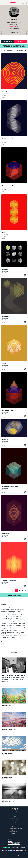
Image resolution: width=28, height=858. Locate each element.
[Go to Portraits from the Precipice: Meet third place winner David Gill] (14, 670)
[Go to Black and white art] (14, 793)
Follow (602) (15, 32)
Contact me (20, 41)
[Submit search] (5, 3)
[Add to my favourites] (25, 98)
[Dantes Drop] (14, 517)
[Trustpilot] (14, 847)
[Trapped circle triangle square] (14, 470)
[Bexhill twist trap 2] (14, 123)
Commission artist (7, 41)
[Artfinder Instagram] (15, 809)
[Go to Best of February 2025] (14, 721)
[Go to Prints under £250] (14, 745)
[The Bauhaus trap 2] (14, 394)
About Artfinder (14, 812)
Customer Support (14, 820)
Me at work (23, 37)
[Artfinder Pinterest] (17, 809)
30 (19, 24)
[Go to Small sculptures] (14, 769)
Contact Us (14, 823)
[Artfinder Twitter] (12, 809)
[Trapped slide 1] (14, 300)
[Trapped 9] (14, 258)
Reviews (10, 37)
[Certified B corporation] (14, 842)
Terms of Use (14, 855)
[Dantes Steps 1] (14, 76)
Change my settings (14, 836)
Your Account (14, 814)
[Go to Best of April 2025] (14, 698)
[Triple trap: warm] (14, 217)
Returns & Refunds (14, 818)
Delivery (14, 816)
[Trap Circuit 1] (14, 432)
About (16, 37)
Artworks (4, 37)
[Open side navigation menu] (1, 2)
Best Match (20, 50)
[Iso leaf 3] (14, 347)
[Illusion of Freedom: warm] (14, 564)
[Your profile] (22, 2)
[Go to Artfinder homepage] (14, 2)
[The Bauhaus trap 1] (14, 170)
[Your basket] (26, 3)
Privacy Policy (22, 855)
